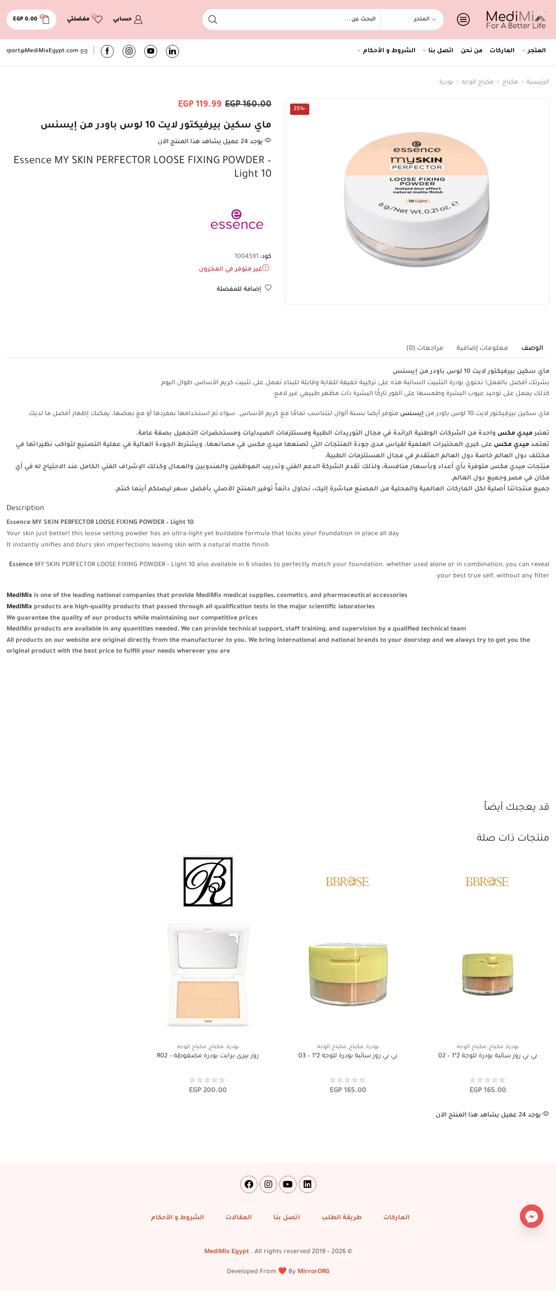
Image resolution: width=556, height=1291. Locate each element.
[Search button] (212, 19)
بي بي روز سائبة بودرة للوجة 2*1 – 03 (347, 1056)
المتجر (537, 51)
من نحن (472, 51)
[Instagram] (129, 51)
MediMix (19, 596)
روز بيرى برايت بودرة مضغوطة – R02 (208, 1056)
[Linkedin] (307, 1184)
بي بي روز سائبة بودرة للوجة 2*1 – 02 (487, 1056)
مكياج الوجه (478, 82)
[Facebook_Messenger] (531, 1216)
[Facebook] (107, 51)
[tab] (532, 349)
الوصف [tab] (532, 348)
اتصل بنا (440, 51)
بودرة (446, 82)
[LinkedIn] (172, 51)
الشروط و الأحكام (389, 51)
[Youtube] (150, 51)
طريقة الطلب (341, 1218)
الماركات (502, 51)
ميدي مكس (515, 433)
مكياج (510, 82)
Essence (21, 565)
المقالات (238, 1218)
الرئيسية (537, 82)
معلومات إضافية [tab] (482, 348)
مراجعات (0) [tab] (424, 348)
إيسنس (412, 414)
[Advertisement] (278, 736)
